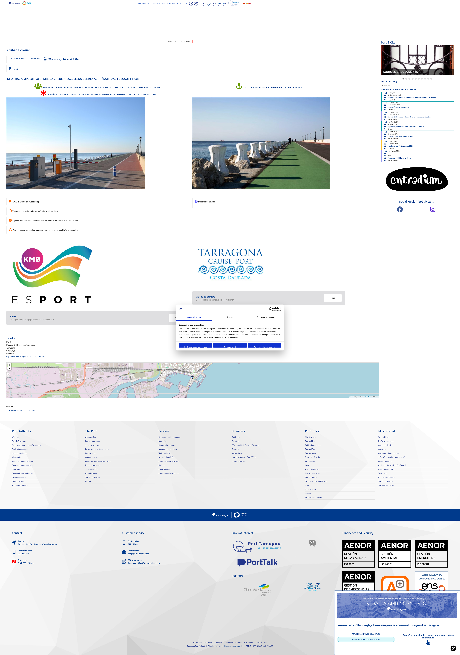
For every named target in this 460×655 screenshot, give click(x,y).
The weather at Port (386, 485)
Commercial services (166, 445)
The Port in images (92, 477)
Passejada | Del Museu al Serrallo (400, 158)
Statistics (235, 441)
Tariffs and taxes (164, 453)
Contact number (25, 550)
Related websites (18, 481)
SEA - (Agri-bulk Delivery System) (245, 445)
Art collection (310, 461)
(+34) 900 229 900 (26, 563)
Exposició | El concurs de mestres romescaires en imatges (409, 117)
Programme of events (313, 497)
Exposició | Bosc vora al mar (398, 107)
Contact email (134, 550)
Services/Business (169, 3)
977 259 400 (23, 554)
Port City (182, 3)
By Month (172, 42)
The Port (155, 3)
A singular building (312, 469)
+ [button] (9, 364)
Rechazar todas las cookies (195, 347)
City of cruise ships (312, 473)
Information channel (19, 453)
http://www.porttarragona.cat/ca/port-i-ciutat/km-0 (26, 357)
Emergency (22, 560)
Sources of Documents (400, 71)
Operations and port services (169, 437)
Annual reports (91, 473)
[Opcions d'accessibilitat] (453, 648)
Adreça (21, 541)
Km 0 (307, 465)
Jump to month (184, 42)
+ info (332, 298)
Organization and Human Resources (26, 445)
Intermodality (237, 453)
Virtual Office (17, 457)
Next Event (31, 410)
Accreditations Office (166, 457)
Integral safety (90, 453)
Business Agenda (238, 461)
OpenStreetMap (366, 397)
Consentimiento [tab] (194, 317)
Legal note (208, 642)
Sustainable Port (91, 469)
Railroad (161, 465)
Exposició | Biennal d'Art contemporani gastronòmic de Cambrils (412, 97)
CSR (307, 485)
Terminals (235, 449)
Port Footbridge (311, 477)
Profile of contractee (20, 449)
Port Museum (310, 453)
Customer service (19, 477)
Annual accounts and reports (23, 461)
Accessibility (198, 642)
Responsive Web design (233, 646)
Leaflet (351, 397)
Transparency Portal (20, 485)
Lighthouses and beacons (168, 461)
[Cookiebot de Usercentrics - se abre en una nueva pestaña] (270, 309)
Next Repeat (36, 59)
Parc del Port (310, 449)
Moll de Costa (310, 437)
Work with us (383, 437)
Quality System (91, 457)
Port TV (88, 481)
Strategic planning (92, 445)
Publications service (313, 445)
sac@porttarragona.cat (138, 554)
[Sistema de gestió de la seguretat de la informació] (262, 642)
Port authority (142, 3)
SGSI (258, 642)
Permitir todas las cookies (264, 347)
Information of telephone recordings (239, 642)
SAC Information (135, 560)
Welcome (15, 437)
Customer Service (385, 445)
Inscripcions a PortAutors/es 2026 (400, 146)
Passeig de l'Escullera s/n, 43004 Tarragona (37, 544)
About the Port (90, 437)
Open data (16, 469)
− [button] (9, 368)
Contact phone (134, 541)
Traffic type (236, 437)
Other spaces (310, 489)
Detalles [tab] (230, 317)
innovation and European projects (98, 461)
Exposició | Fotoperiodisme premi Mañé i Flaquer (406, 127)
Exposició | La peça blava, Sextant (400, 136)
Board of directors (19, 441)
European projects (92, 465)
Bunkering (162, 441)
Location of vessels (385, 461)
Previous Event (15, 410)
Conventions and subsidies (22, 465)
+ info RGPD (219, 642)
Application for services (167, 449)
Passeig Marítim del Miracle (316, 481)
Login (265, 642)
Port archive (310, 441)
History (308, 493)
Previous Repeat (18, 59)
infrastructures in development (97, 449)
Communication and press (22, 473)
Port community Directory (168, 473)
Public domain (164, 469)
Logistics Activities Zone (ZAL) (244, 457)
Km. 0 (15, 69)
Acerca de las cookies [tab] (266, 317)
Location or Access (92, 441)
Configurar (228, 347)
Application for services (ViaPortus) (392, 465)
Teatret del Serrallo (312, 457)
